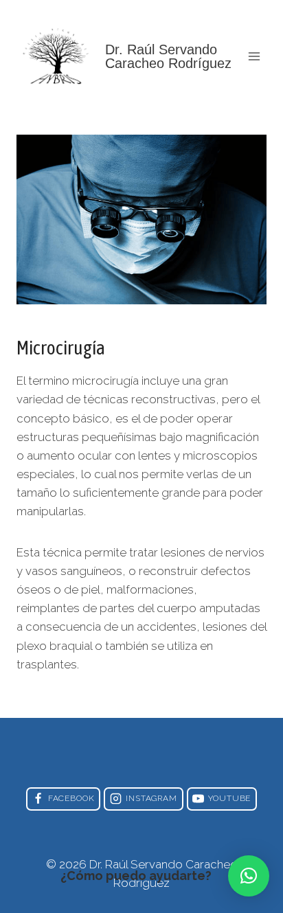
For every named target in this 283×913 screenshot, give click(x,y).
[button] (248, 876)
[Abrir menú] (254, 56)
